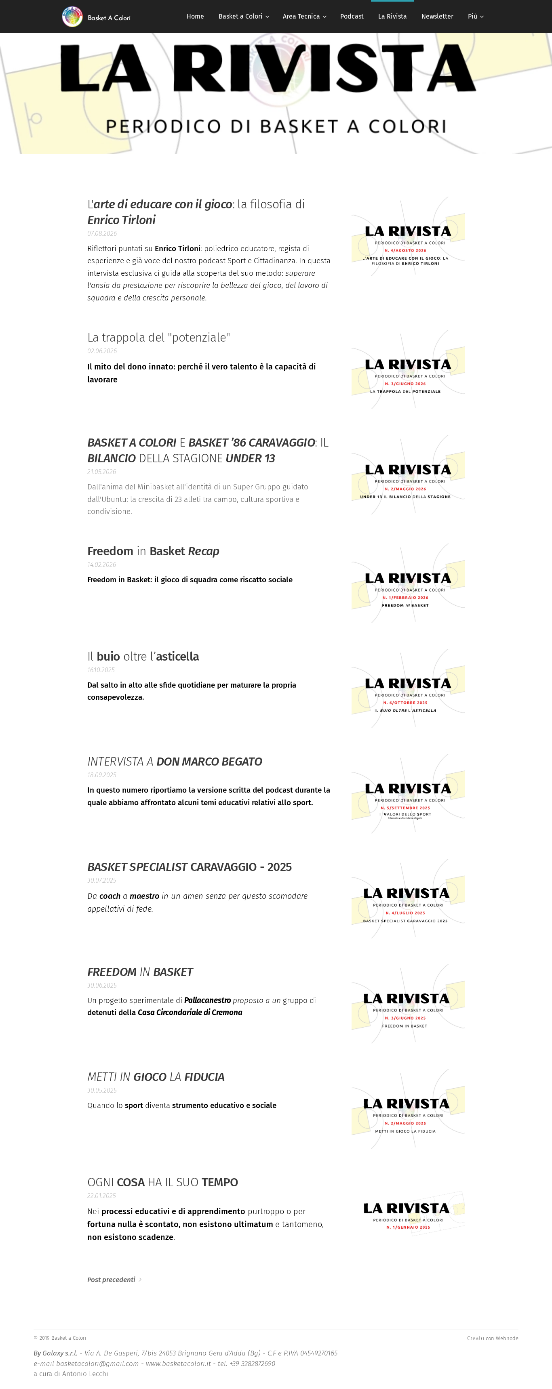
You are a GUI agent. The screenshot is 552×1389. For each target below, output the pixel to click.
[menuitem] (195, 16)
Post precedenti (111, 1280)
